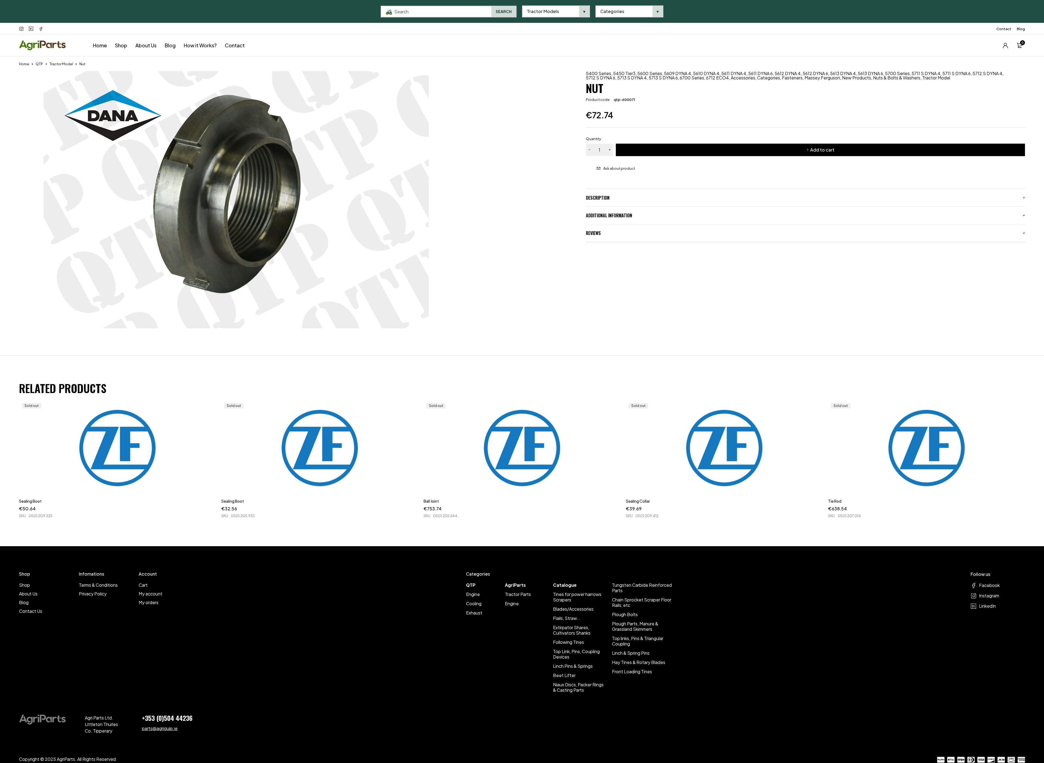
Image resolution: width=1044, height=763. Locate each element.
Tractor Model (61, 64)
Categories (768, 78)
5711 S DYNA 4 (926, 73)
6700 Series (692, 78)
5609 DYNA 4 (677, 73)
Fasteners (792, 78)
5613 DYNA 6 (870, 73)
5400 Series (598, 73)
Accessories (743, 78)
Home (24, 64)
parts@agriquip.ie (160, 728)
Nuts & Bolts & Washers (896, 78)
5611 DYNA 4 (733, 73)
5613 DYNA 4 (843, 73)
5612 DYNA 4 (788, 73)
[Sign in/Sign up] (1005, 45)
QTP (39, 64)
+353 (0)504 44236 (167, 718)
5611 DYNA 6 (760, 73)
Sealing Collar (638, 501)
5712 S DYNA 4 (987, 73)
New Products (856, 78)
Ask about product (619, 168)
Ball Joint (431, 501)
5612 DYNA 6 (815, 73)
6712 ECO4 (717, 78)
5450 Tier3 (624, 73)
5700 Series (897, 73)
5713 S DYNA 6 (663, 78)
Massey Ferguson (822, 78)
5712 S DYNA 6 (600, 78)
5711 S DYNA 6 (956, 73)
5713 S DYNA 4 (632, 78)
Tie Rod (834, 501)
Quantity (593, 139)
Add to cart (822, 150)
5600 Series (649, 73)
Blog (1021, 29)
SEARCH (504, 11)
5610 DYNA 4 (706, 73)
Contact (1003, 29)
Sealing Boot (30, 501)
